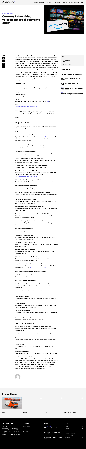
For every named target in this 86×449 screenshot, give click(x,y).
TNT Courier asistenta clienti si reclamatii (71, 74)
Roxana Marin (25, 374)
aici (48, 101)
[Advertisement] (43, 43)
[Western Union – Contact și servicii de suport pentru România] (74, 403)
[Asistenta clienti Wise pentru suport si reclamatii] (32, 403)
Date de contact (66, 59)
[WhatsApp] (3, 66)
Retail (62, 92)
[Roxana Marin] (17, 377)
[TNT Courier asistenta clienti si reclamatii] (12, 403)
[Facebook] (3, 58)
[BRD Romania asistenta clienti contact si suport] (53, 403)
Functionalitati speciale (67, 64)
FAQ (64, 61)
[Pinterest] (3, 64)
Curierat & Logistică (64, 73)
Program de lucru (66, 60)
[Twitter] (3, 61)
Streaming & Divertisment (7, 13)
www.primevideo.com (20, 119)
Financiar (62, 77)
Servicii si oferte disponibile (68, 63)
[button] (82, 2)
